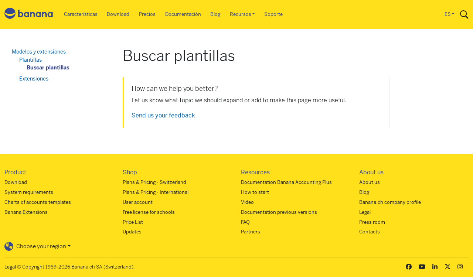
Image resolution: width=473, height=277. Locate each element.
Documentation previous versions (279, 212)
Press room (372, 222)
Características (81, 14)
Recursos (240, 14)
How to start (255, 192)
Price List (133, 222)
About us (369, 182)
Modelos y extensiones (39, 51)
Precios (147, 14)
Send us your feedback (163, 115)
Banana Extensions (26, 212)
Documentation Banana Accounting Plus (286, 182)
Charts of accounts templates (37, 202)
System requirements (28, 192)
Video (247, 202)
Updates (132, 232)
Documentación (183, 14)
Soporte (273, 14)
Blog (215, 14)
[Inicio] (28, 14)
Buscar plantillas (48, 67)
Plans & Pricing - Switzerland (154, 182)
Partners (250, 232)
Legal (365, 212)
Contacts (369, 232)
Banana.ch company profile (390, 202)
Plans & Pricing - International (155, 192)
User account (138, 202)
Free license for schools (149, 212)
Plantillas (30, 60)
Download (118, 14)
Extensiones (33, 78)
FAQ (245, 222)
